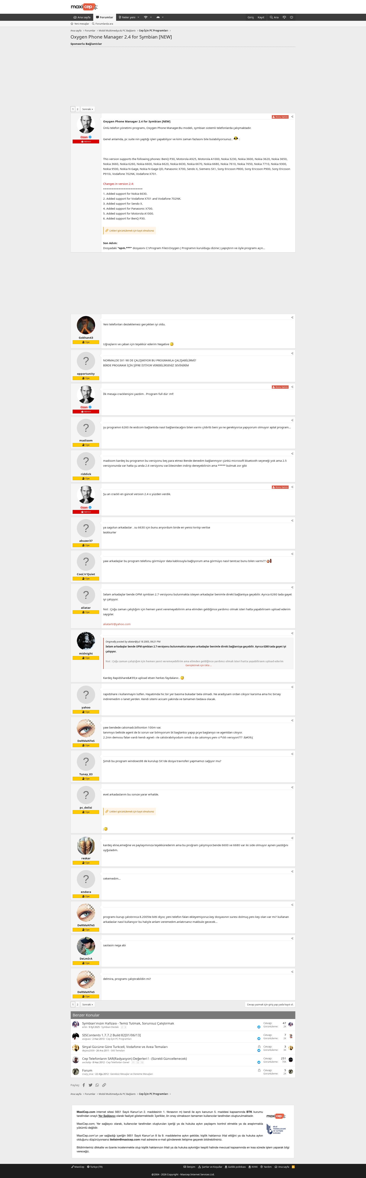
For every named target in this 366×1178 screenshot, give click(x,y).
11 (133, 1062)
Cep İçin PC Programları (119, 1038)
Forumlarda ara (104, 23)
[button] (138, 17)
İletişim (191, 1166)
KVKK (255, 1166)
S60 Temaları (118, 1050)
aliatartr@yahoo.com (117, 624)
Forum (87, 1070)
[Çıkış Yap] (291, 17)
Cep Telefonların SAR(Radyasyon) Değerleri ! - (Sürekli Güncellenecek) (134, 1058)
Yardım (268, 1166)
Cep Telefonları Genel (117, 1062)
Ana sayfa (84, 17)
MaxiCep (79, 1166)
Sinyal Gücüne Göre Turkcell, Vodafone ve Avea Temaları (125, 1047)
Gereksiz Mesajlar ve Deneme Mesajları (131, 1074)
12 (137, 1062)
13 (142, 1062)
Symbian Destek (110, 1027)
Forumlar (106, 17)
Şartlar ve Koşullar (212, 1166)
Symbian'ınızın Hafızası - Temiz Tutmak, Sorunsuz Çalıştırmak (128, 1023)
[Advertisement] (183, 75)
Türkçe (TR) (96, 1166)
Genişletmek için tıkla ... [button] (198, 665)
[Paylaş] (292, 117)
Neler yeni (128, 17)
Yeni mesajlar (81, 23)
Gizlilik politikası (237, 1166)
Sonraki (86, 109)
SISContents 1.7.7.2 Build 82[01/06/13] (111, 1035)
